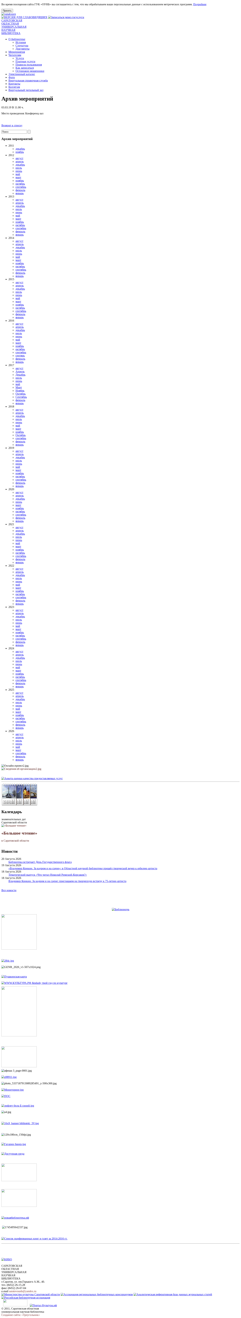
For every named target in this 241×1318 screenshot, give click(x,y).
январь (20, 193)
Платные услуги (25, 61)
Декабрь (20, 374)
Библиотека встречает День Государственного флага (40, 862)
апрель (20, 161)
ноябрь (20, 151)
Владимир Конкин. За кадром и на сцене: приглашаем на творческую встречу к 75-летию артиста (67, 881)
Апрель (20, 371)
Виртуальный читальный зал (25, 90)
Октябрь (21, 393)
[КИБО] (6, 1259)
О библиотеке (16, 39)
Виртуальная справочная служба (28, 80)
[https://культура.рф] (34, 982)
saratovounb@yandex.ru (22, 1291)
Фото (11, 77)
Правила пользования (29, 64)
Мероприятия (16, 51)
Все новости (8, 890)
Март (19, 387)
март (18, 177)
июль (19, 167)
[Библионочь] (120, 909)
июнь (19, 171)
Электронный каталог (21, 74)
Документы (22, 48)
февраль (20, 190)
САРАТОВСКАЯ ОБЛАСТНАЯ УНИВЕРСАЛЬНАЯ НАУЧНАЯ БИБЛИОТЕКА (13, 27)
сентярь (20, 355)
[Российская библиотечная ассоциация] (25, 1297)
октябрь (20, 183)
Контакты (14, 83)
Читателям (14, 55)
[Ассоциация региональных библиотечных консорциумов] (97, 1294)
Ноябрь (20, 390)
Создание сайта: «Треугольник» (20, 1314)
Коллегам (14, 86)
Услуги (20, 58)
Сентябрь (21, 396)
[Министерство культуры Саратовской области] (30, 1294)
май (18, 174)
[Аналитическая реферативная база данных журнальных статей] (173, 1294)
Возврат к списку (11, 125)
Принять (7, 10)
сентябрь (21, 186)
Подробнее (199, 4)
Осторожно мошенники (30, 70)
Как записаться (25, 67)
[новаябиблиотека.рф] (15, 1217)
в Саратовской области (19, 836)
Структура (22, 45)
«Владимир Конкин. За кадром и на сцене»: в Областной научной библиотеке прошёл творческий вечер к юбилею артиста (82, 868)
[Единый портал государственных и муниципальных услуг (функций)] (15, 1305)
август (19, 158)
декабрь (20, 148)
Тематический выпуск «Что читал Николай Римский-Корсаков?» (47, 874)
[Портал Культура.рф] (43, 1305)
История (21, 42)
